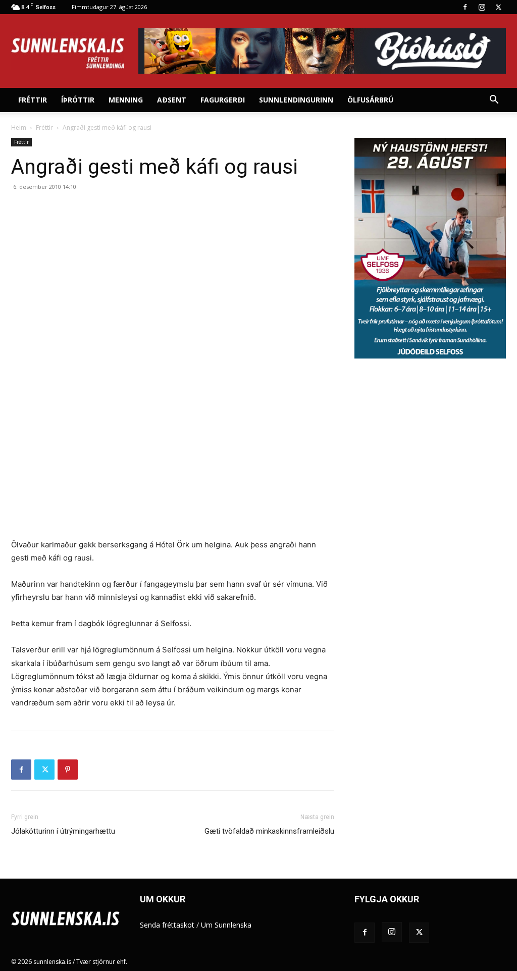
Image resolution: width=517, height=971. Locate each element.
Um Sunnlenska (226, 925)
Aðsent (171, 100)
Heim (18, 127)
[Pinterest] (68, 769)
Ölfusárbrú (370, 100)
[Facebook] (465, 7)
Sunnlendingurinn (296, 100)
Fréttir (32, 100)
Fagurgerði (222, 100)
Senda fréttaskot (167, 925)
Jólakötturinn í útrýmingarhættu (63, 831)
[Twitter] (498, 7)
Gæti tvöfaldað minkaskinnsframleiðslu (269, 831)
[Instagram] (481, 7)
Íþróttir (77, 100)
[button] (494, 101)
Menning (126, 100)
